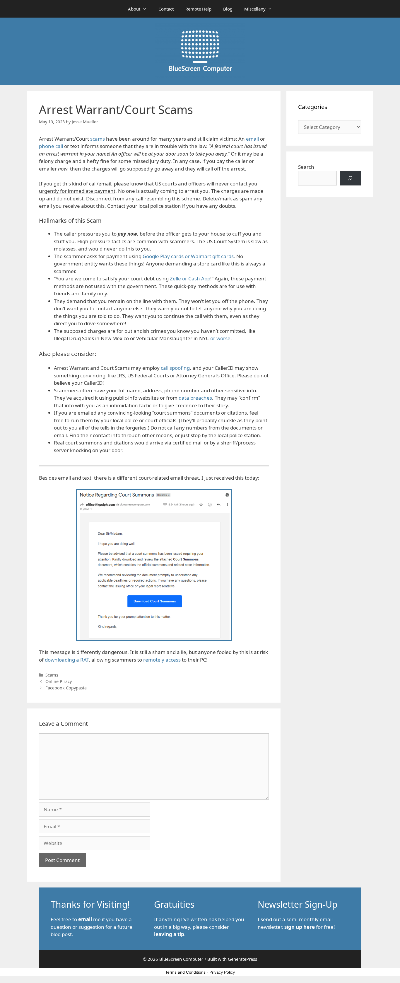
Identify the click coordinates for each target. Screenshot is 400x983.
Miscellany (255, 9)
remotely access (162, 659)
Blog (228, 9)
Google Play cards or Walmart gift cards (188, 256)
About (134, 9)
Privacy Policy (222, 972)
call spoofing (175, 367)
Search (306, 166)
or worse (220, 338)
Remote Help (198, 9)
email (252, 138)
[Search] (350, 178)
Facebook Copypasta (66, 688)
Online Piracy (58, 681)
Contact (166, 9)
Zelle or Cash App (190, 278)
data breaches (195, 397)
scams (97, 138)
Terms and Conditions (185, 972)
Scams (51, 675)
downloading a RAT (67, 659)
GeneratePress (242, 959)
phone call (51, 146)
